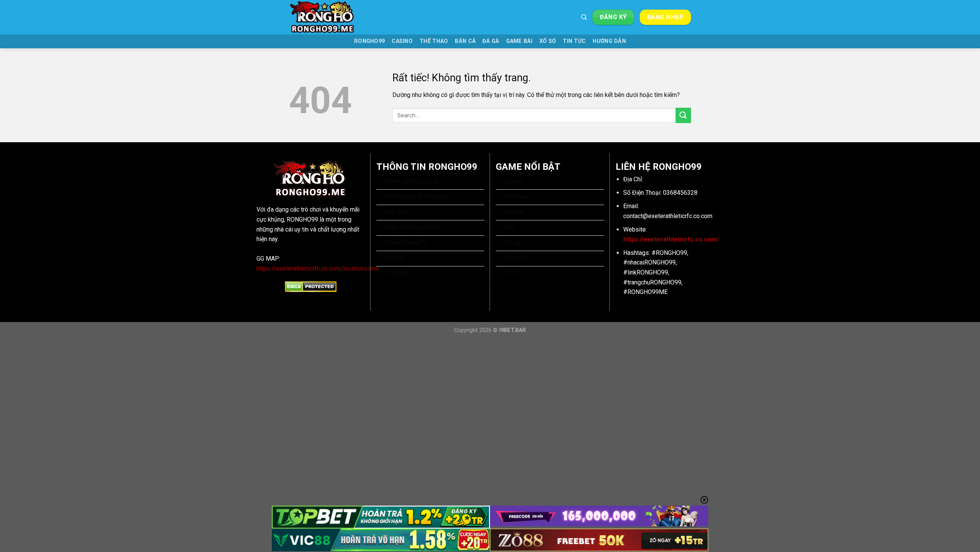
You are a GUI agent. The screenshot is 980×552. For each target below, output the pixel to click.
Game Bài (519, 41)
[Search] (584, 17)
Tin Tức (574, 41)
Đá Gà (490, 41)
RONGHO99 (369, 41)
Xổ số (547, 41)
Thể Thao (434, 41)
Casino (402, 41)
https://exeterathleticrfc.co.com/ (671, 239)
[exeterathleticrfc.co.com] (327, 17)
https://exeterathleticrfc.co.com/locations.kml (317, 268)
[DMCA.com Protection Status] (310, 286)
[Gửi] (683, 115)
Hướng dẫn (609, 41)
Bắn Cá (465, 41)
